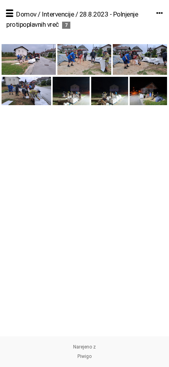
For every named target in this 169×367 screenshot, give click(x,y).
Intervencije (58, 14)
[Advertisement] (84, 251)
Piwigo (84, 356)
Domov (26, 14)
